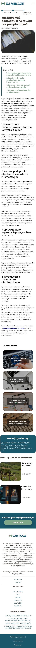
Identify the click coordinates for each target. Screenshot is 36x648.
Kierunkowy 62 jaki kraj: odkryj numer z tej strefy (28, 464)
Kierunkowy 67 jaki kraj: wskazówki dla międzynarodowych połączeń (18, 627)
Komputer (18, 600)
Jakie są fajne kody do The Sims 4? (18, 616)
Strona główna (6, 12)
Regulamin (18, 645)
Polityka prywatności (18, 637)
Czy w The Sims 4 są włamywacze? (28, 487)
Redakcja (18, 579)
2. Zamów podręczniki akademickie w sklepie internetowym (15, 80)
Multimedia (18, 603)
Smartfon (18, 606)
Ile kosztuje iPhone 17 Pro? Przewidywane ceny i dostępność (18, 620)
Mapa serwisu (18, 641)
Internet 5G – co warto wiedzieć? (18, 359)
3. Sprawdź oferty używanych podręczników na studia (18, 86)
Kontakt (18, 582)
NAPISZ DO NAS (18, 523)
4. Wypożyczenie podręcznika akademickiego (18, 91)
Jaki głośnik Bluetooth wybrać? (18, 623)
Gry (18, 594)
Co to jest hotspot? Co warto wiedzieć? (18, 380)
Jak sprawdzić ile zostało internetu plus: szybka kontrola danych (18, 402)
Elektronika (18, 591)
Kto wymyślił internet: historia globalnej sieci (18, 423)
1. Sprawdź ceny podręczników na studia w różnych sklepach (18, 74)
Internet (14, 12)
